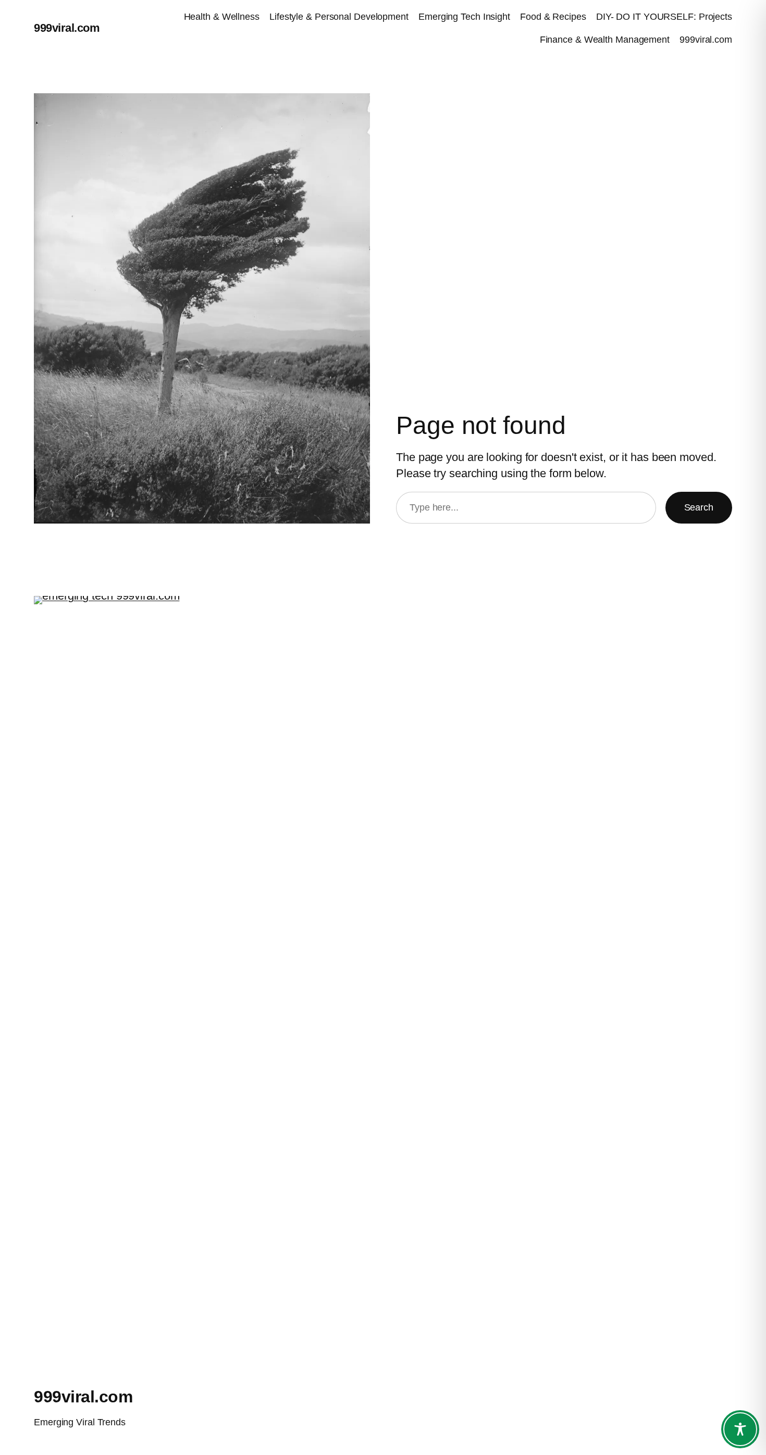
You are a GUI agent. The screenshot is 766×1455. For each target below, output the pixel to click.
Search (698, 507)
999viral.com (67, 27)
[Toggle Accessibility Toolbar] (740, 1429)
